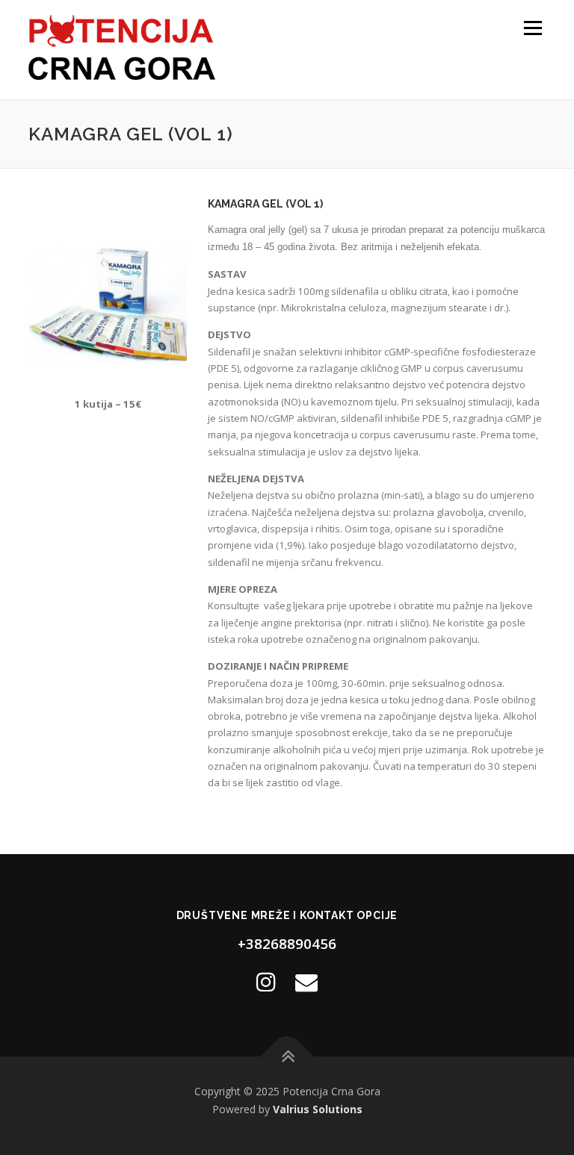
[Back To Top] (287, 1056)
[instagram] (266, 981)
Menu (532, 27)
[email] (306, 981)
